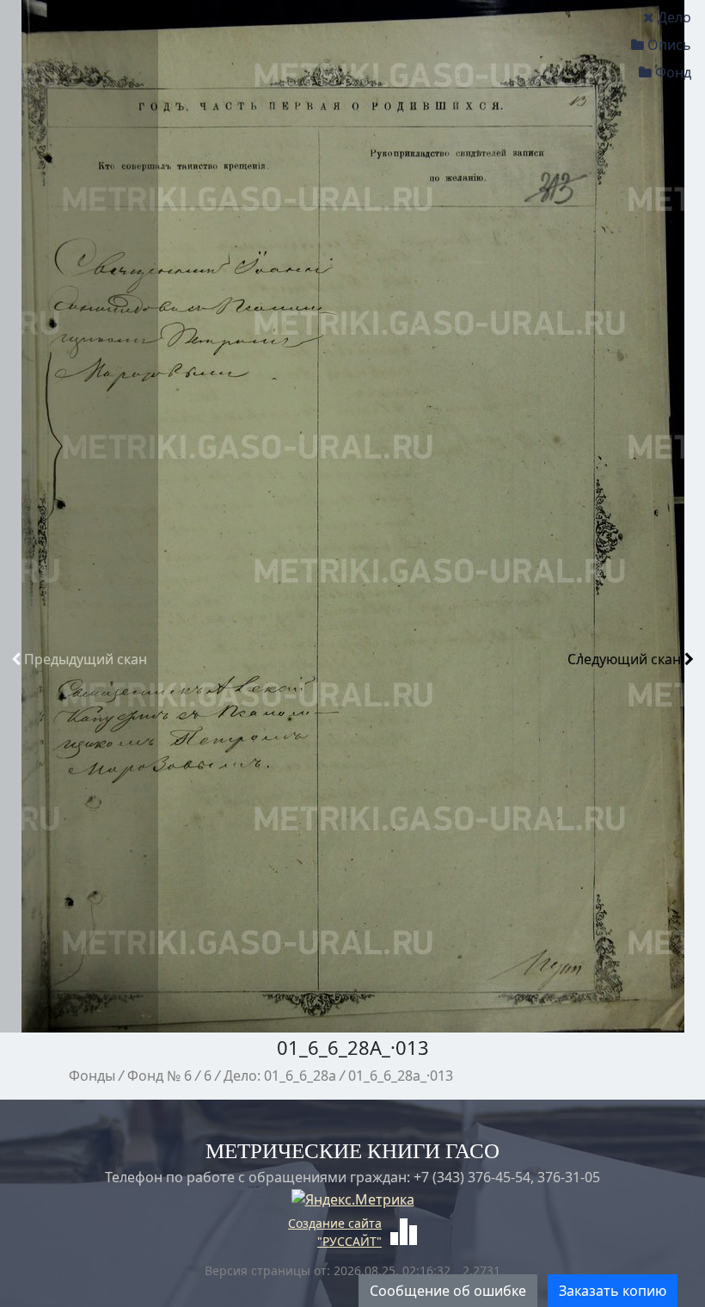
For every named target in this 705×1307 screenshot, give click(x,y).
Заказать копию (612, 1290)
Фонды (92, 1075)
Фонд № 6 (159, 1075)
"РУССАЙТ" (349, 1241)
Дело (674, 17)
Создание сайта (335, 1223)
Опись (669, 44)
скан (85, 659)
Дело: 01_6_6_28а (280, 1075)
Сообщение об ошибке (448, 1290)
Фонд (673, 72)
